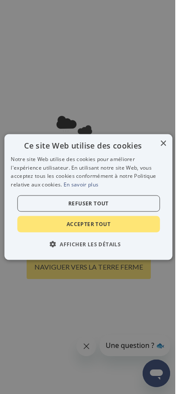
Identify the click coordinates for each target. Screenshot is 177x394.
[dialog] (88, 197)
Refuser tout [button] (88, 203)
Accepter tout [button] (88, 224)
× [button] (163, 143)
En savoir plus (81, 184)
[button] (88, 244)
